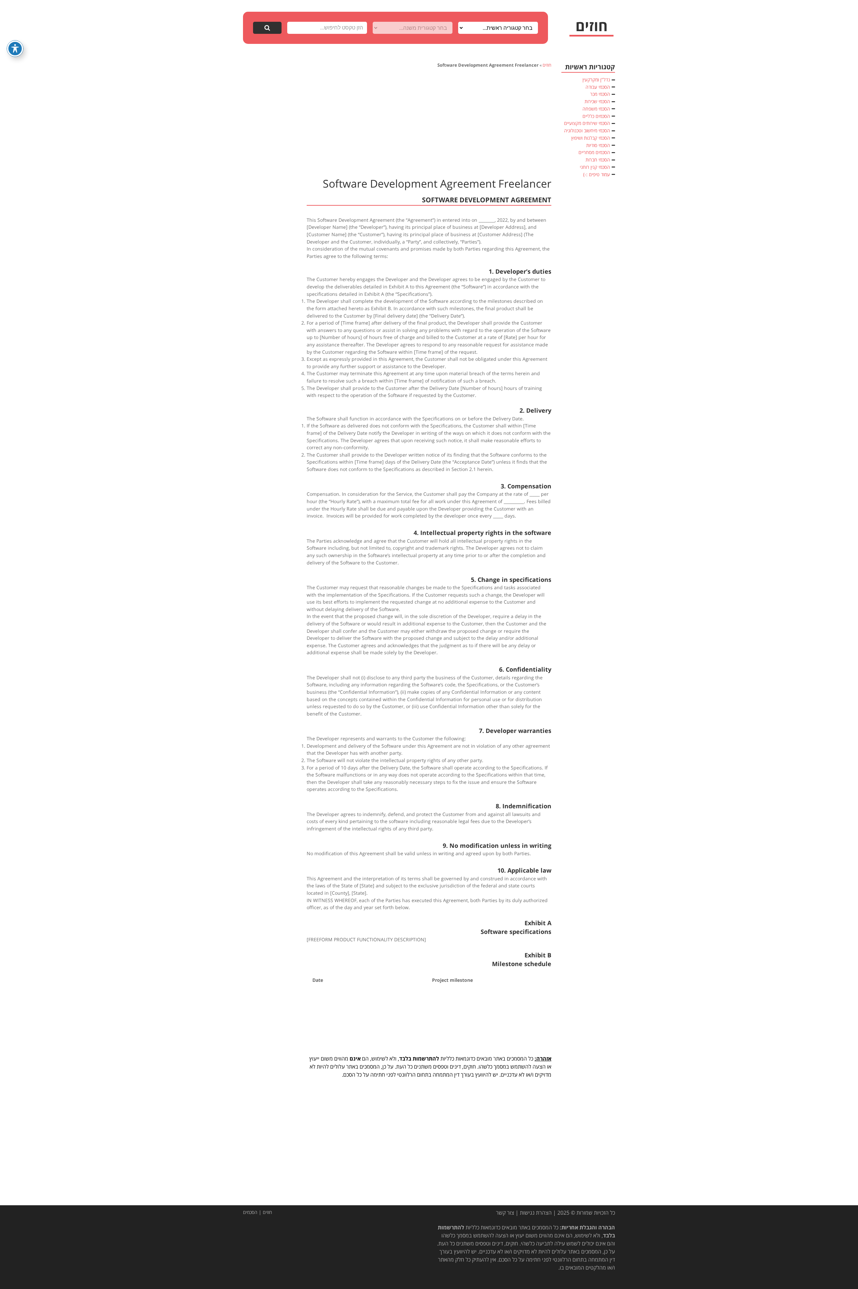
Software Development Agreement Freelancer (437, 183)
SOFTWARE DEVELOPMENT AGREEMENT (486, 199)
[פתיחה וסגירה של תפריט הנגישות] (15, 49)
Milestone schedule (521, 964)
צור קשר (505, 1212)
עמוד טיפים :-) (596, 174)
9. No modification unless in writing (497, 845)
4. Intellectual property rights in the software (482, 533)
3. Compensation (526, 486)
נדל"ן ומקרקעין (596, 79)
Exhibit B (538, 955)
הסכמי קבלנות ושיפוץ (590, 138)
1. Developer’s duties (520, 271)
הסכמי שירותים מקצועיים (587, 123)
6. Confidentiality (525, 669)
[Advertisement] (429, 122)
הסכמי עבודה (598, 87)
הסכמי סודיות (598, 145)
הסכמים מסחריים (594, 152)
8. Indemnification (523, 806)
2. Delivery (535, 410)
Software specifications (516, 932)
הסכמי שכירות (597, 101)
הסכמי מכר (600, 94)
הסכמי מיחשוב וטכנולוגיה (587, 130)
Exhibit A (538, 923)
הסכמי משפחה (596, 109)
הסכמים (250, 1212)
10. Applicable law (524, 870)
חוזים (547, 65)
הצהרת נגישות (536, 1212)
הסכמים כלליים (596, 116)
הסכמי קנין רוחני (595, 167)
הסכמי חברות (598, 159)
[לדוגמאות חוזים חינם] (591, 28)
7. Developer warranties (515, 731)
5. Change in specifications (511, 579)
